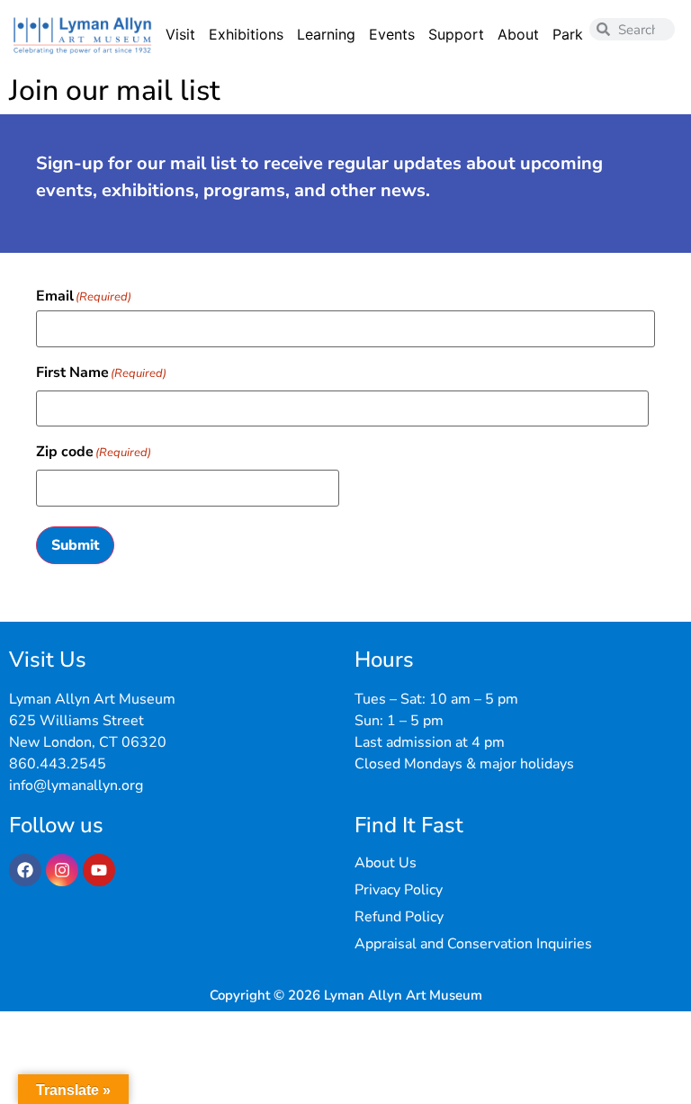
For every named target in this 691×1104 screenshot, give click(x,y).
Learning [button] (326, 34)
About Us (385, 863)
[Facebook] (25, 870)
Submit (75, 545)
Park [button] (567, 34)
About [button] (518, 34)
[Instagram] (62, 870)
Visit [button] (180, 34)
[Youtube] (99, 870)
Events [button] (392, 34)
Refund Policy (399, 917)
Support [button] (456, 34)
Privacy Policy (398, 890)
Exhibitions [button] (246, 34)
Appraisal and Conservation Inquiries (473, 944)
